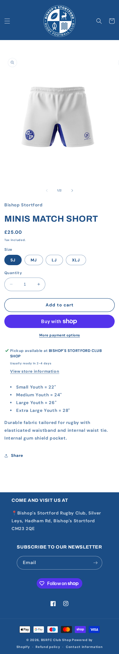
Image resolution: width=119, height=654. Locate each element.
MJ (34, 260)
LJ (54, 260)
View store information (34, 371)
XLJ (76, 260)
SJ (13, 260)
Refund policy (48, 647)
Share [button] (17, 455)
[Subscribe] (95, 563)
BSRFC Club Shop (56, 640)
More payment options (59, 335)
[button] (7, 21)
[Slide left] (46, 190)
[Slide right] (72, 190)
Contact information (84, 647)
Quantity (13, 272)
